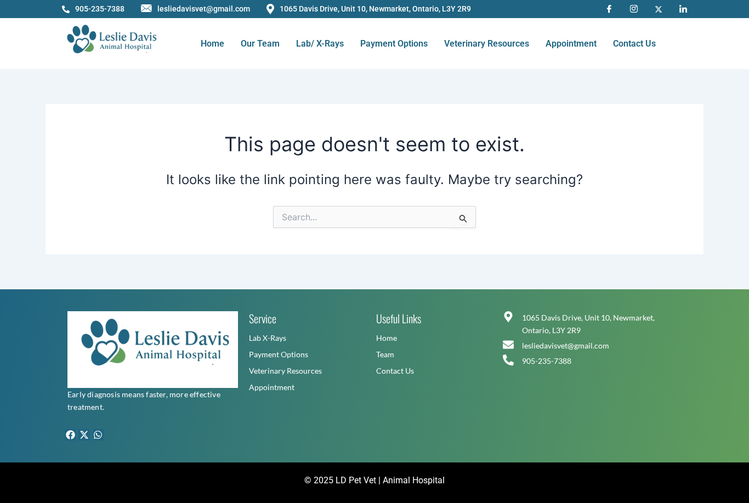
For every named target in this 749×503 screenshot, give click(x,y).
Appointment (571, 43)
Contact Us (634, 43)
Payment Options (394, 43)
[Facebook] (609, 8)
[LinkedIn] (683, 8)
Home (212, 43)
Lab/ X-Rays (320, 43)
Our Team (260, 43)
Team (385, 354)
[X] (658, 8)
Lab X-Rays (267, 337)
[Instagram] (634, 8)
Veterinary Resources (486, 43)
